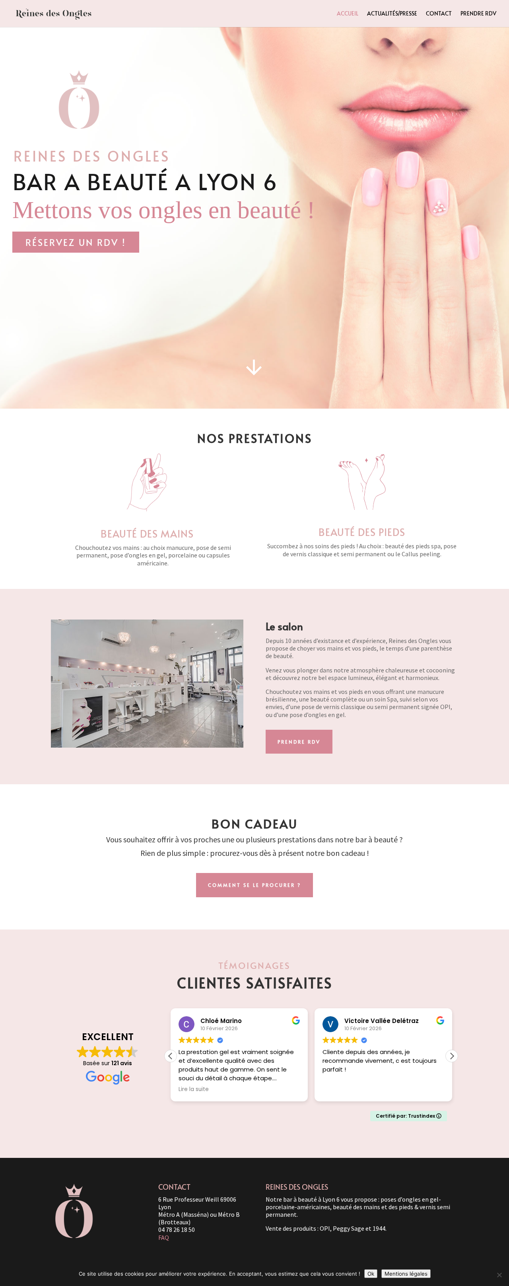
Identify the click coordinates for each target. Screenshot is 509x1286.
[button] (452, 1056)
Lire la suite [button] (194, 1089)
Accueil (347, 14)
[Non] (499, 1275)
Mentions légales (406, 1273)
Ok (370, 1273)
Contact (439, 14)
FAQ (163, 1237)
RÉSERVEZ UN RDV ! (75, 242)
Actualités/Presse (392, 14)
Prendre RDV (478, 14)
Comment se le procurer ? (254, 885)
